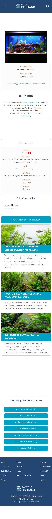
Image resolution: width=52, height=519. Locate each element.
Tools (19, 462)
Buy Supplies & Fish (24, 475)
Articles (20, 466)
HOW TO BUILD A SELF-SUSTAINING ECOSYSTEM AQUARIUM (23, 295)
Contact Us (45, 471)
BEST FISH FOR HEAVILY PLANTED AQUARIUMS (22, 336)
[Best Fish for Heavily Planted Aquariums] (26, 323)
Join (42, 475)
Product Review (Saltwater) (26, 448)
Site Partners (46, 466)
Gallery (4, 480)
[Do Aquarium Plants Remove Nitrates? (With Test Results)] (26, 235)
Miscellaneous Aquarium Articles (26, 435)
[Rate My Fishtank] (25, 7)
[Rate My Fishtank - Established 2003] (26, 488)
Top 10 (3, 475)
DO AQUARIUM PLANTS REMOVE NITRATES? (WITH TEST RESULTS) (21, 248)
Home (3, 462)
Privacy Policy (33, 501)
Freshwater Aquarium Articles (26, 422)
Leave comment (38, 83)
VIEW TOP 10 (26, 116)
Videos (19, 471)
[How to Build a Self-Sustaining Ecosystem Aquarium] (26, 282)
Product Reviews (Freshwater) (26, 441)
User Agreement (20, 501)
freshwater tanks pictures (31, 102)
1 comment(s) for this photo (18, 83)
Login (43, 480)
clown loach (32, 175)
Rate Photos (6, 471)
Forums (43, 462)
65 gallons (26, 189)
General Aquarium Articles (26, 415)
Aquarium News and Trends (26, 409)
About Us (5, 466)
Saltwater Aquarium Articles (26, 428)
